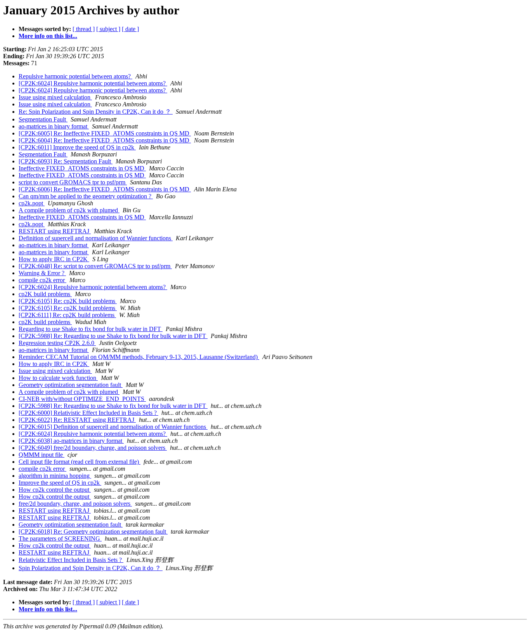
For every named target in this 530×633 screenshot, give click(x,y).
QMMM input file (41, 454)
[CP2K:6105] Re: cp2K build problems (68, 301)
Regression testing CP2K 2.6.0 (57, 343)
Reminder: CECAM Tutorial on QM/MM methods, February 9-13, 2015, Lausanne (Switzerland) (139, 357)
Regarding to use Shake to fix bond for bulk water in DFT (91, 329)
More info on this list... (48, 36)
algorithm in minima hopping (55, 475)
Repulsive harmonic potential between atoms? (75, 76)
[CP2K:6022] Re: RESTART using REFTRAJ (77, 419)
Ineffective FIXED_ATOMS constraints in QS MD (82, 168)
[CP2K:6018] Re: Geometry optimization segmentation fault (93, 531)
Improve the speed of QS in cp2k (60, 482)
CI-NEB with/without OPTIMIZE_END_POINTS (82, 398)
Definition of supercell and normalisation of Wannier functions (96, 238)
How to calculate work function (58, 378)
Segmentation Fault (43, 119)
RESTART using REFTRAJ (55, 231)
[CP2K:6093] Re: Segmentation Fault (66, 161)
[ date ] (130, 29)
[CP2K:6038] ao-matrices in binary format (71, 440)
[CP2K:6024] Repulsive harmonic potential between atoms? (93, 83)
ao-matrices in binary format (54, 126)
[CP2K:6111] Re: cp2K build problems (67, 315)
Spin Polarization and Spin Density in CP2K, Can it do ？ (91, 568)
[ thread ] (84, 29)
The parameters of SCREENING (60, 538)
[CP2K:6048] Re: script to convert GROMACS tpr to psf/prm (95, 266)
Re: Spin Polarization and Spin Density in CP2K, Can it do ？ (96, 111)
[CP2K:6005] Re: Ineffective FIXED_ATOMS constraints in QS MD (105, 133)
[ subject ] (108, 29)
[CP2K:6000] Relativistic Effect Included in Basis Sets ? (88, 412)
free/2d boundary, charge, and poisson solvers (75, 503)
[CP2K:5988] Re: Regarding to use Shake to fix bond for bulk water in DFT (113, 336)
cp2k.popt (32, 203)
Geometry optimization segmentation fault (71, 385)
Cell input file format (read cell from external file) (79, 461)
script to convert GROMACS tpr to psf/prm (73, 182)
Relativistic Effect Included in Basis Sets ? (71, 560)
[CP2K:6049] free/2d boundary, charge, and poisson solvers (93, 447)
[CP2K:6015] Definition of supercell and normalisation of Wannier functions (113, 426)
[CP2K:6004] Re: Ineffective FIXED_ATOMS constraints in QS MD (105, 140)
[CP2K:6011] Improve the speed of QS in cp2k (77, 147)
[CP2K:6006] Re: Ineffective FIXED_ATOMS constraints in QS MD (105, 189)
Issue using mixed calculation (55, 97)
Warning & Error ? (42, 273)
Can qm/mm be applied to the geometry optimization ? (86, 196)
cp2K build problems (45, 294)
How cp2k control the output (55, 489)
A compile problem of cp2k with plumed (69, 210)
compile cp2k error (42, 280)
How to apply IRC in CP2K (54, 259)
